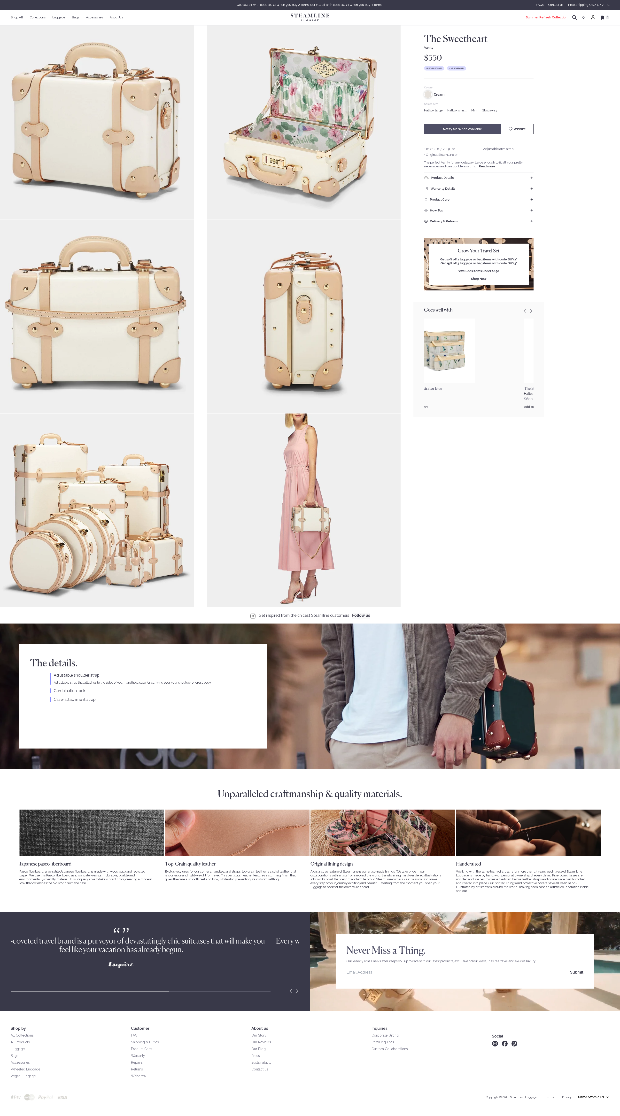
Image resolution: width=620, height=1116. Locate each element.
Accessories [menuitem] (94, 17)
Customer (140, 1028)
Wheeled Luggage (25, 1069)
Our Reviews (261, 1042)
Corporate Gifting (385, 1035)
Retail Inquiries (383, 1042)
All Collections (22, 1035)
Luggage (18, 1049)
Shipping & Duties (145, 1042)
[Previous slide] (525, 311)
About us (259, 1028)
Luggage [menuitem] (58, 17)
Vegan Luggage (23, 1076)
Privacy (567, 1097)
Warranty (138, 1056)
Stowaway (489, 110)
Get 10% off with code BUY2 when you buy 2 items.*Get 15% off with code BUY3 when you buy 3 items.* (310, 5)
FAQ (134, 1035)
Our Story (258, 1035)
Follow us (361, 615)
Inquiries (380, 1028)
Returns (137, 1069)
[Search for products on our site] (574, 17)
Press (255, 1056)
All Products (20, 1042)
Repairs (137, 1062)
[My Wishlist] (583, 17)
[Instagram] (495, 1043)
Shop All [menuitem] (17, 17)
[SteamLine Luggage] (310, 17)
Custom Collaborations (390, 1049)
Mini (474, 110)
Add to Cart (432, 407)
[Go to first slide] (296, 991)
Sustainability (261, 1062)
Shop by (18, 1028)
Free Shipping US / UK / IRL (588, 5)
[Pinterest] (514, 1043)
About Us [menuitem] (116, 17)
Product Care (141, 1049)
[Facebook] (505, 1043)
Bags (14, 1056)
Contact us (555, 5)
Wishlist (520, 129)
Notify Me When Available (462, 129)
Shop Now (479, 279)
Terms (549, 1097)
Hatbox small (456, 110)
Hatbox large (433, 110)
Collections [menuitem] (38, 17)
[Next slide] (531, 311)
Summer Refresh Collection (546, 17)
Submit (576, 972)
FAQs (539, 5)
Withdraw (138, 1076)
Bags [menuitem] (75, 17)
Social (497, 1036)
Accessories (20, 1062)
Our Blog (258, 1049)
